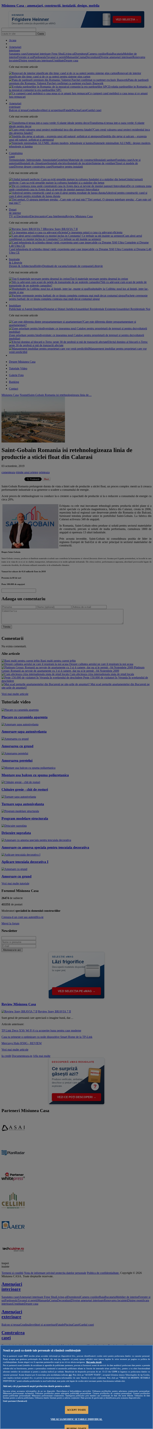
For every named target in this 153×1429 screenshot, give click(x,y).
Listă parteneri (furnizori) (15, 1401)
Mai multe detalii (94, 1362)
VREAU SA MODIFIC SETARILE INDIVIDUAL (76, 1419)
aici (70, 1374)
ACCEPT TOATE (76, 1409)
